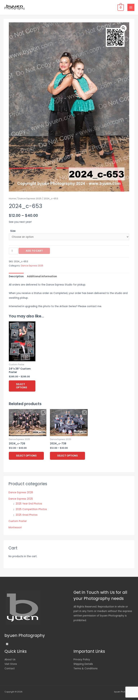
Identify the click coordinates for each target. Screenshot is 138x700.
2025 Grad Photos (27, 515)
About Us (9, 659)
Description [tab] (16, 276)
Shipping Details (83, 664)
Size (12, 231)
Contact (9, 668)
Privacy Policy (81, 659)
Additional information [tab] (42, 276)
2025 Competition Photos (31, 509)
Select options (21, 386)
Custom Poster (17, 521)
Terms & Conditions (85, 668)
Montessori (15, 527)
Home (12, 198)
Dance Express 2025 (30, 198)
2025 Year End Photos (29, 503)
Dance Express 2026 (20, 492)
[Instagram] (7, 644)
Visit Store (10, 664)
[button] (123, 28)
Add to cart (34, 251)
